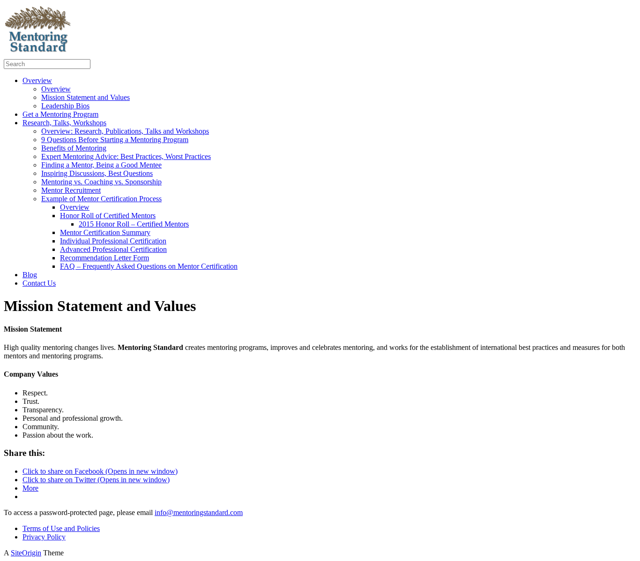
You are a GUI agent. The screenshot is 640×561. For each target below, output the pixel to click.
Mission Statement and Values (85, 97)
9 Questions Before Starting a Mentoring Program (114, 140)
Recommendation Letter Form (104, 258)
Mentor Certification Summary (105, 232)
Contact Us (39, 283)
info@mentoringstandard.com (199, 512)
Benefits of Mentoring (73, 148)
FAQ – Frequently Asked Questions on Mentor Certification (149, 266)
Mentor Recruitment (71, 190)
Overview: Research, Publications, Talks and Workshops (125, 131)
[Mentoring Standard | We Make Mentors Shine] (39, 55)
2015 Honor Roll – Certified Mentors (134, 224)
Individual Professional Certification (113, 241)
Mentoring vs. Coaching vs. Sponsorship (101, 182)
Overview (37, 80)
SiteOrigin (26, 553)
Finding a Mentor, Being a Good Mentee (101, 165)
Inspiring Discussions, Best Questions (97, 173)
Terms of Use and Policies (61, 528)
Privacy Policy (44, 537)
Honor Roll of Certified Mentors (108, 216)
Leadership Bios (65, 106)
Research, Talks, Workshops (64, 123)
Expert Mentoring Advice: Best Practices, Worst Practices (126, 156)
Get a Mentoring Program (60, 114)
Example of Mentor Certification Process (101, 199)
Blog (29, 275)
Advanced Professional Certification (113, 249)
